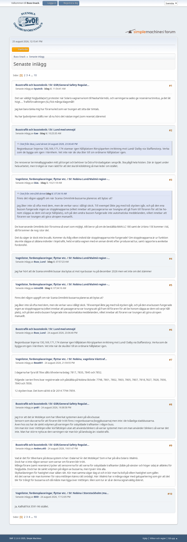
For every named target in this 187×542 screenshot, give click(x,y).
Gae (36, 133)
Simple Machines (33, 538)
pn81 (36, 407)
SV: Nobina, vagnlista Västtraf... (88, 359)
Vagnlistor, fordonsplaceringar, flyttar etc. (41, 179)
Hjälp (145, 538)
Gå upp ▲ (173, 538)
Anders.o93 (40, 448)
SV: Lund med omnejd (62, 129)
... (32, 75)
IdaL (36, 182)
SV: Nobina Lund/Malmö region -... (89, 179)
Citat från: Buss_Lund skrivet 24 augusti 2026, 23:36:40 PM (48, 144)
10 (35, 75)
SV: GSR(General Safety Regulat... (69, 85)
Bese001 (38, 362)
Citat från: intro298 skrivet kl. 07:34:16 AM (43, 193)
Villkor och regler (158, 538)
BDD (36, 496)
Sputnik (38, 88)
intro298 (38, 288)
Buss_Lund (40, 261)
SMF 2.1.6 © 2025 (17, 538)
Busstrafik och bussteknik (32, 85)
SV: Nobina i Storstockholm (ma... (89, 493)
